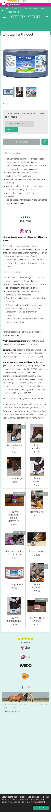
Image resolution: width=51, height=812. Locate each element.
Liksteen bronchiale (36, 447)
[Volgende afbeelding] (44, 63)
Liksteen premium (14, 584)
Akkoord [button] (41, 808)
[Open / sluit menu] (4, 16)
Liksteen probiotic (37, 551)
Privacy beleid (43, 705)
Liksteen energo (14, 478)
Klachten (34, 705)
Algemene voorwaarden (10, 705)
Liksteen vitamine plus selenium (14, 553)
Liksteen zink (36, 511)
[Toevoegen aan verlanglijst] (44, 142)
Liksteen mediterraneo (14, 619)
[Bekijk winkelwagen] (46, 16)
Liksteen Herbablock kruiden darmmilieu (14, 516)
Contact (14, 707)
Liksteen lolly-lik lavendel (37, 619)
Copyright (6, 707)
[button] (8, 92)
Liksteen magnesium (37, 586)
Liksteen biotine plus (14, 447)
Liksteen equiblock (37, 480)
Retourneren (24, 705)
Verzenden (11, 129)
